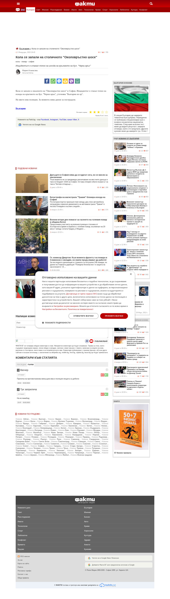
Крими (98, 10)
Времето (21, 545)
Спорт (105, 10)
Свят (38, 10)
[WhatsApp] (53, 81)
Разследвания (56, 10)
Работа (20, 567)
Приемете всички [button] (114, 316)
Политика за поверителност (80, 309)
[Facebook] (46, 81)
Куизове (87, 549)
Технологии (89, 10)
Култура (134, 10)
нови (145, 320)
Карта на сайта (23, 563)
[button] (56, 322)
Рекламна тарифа (24, 571)
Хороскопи (113, 10)
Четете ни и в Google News (34, 124)
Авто (80, 10)
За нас (20, 560)
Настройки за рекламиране (66, 306)
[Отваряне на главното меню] (18, 3)
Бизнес (67, 10)
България (30, 10)
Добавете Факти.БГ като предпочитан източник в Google (113, 565)
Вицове (21, 549)
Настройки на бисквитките (54, 309)
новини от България (128, 139)
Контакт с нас (23, 574)
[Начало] (85, 3)
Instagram (54, 119)
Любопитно (124, 10)
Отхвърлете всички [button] (83, 316)
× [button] (131, 274)
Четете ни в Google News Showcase (105, 558)
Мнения (45, 10)
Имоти (74, 10)
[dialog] (85, 299)
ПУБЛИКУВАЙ (101, 341)
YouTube (62, 119)
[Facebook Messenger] (59, 81)
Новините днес (24, 508)
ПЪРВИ (31, 365)
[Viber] (71, 81)
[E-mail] (65, 81)
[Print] (77, 81)
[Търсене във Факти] (151, 3)
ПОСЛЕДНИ (21, 365)
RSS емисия (25, 556)
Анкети (87, 545)
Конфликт (143, 10)
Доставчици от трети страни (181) (81, 293)
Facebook (45, 119)
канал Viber (72, 119)
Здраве (87, 540)
